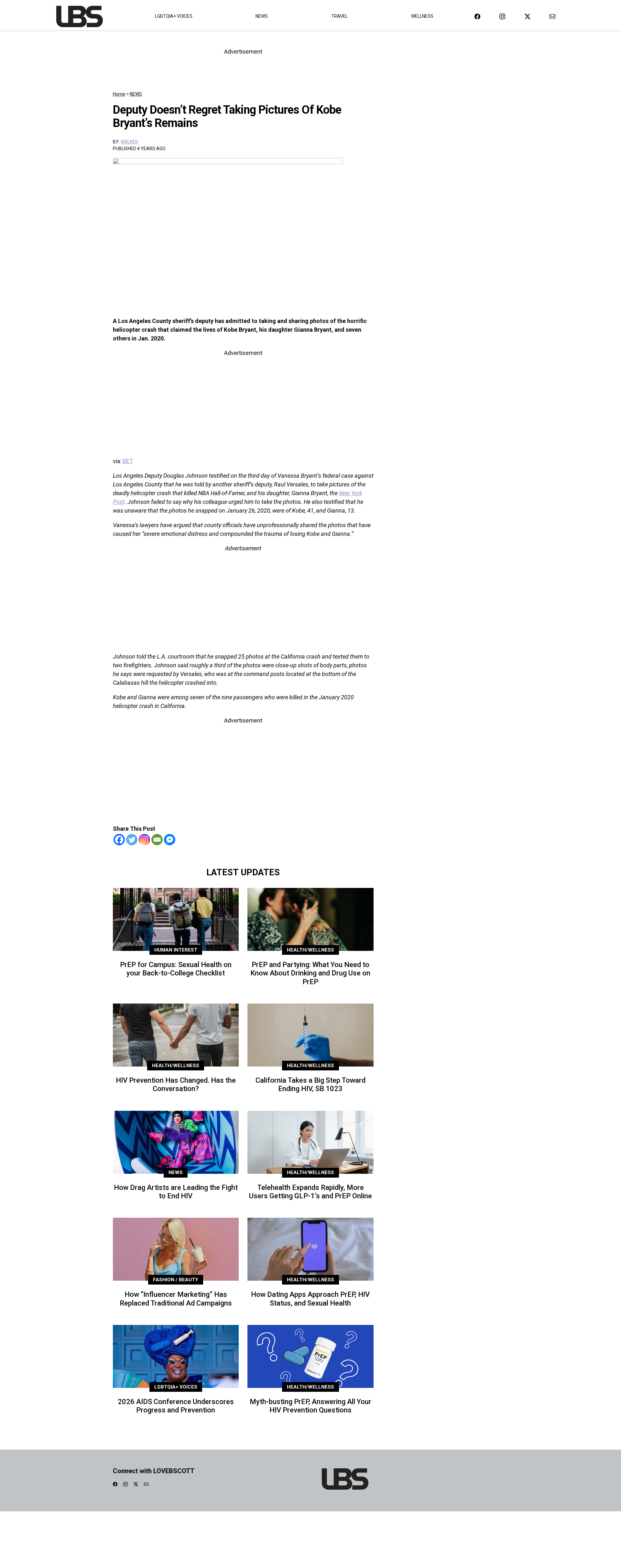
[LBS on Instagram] (502, 16)
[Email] (157, 839)
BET (128, 461)
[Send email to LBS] (552, 16)
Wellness (422, 16)
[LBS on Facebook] (477, 16)
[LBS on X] (527, 16)
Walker (129, 141)
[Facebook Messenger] (169, 839)
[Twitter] (131, 839)
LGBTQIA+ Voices (173, 16)
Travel (339, 16)
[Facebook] (119, 839)
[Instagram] (144, 839)
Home (119, 94)
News (262, 16)
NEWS (136, 94)
